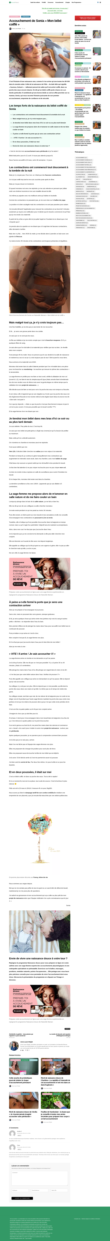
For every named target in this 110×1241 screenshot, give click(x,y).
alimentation (92, 174)
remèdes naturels (82, 213)
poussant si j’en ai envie (44, 518)
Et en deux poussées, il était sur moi (26, 142)
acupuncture (80, 174)
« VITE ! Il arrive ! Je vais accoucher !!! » (27, 138)
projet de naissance (29, 385)
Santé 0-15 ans (79, 123)
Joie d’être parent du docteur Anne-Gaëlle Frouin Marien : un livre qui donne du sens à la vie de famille (83, 39)
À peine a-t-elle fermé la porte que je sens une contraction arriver (36, 134)
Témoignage (26, 16)
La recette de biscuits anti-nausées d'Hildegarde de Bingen (59, 1035)
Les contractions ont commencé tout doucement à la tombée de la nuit (39, 114)
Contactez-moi (77, 1218)
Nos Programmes (76, 2)
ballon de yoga (59, 200)
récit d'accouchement (83, 215)
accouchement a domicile (84, 160)
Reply (19, 1135)
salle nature (39, 501)
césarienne (93, 181)
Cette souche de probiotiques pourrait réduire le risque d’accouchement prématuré (20, 1080)
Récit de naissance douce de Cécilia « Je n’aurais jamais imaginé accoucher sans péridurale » (23, 1114)
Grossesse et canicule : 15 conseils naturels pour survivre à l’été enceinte (83, 69)
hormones (79, 189)
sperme (93, 225)
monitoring (28, 369)
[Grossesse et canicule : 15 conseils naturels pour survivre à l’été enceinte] (97, 66)
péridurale (15, 731)
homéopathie (91, 186)
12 (24, 28)
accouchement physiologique (85, 167)
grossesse (80, 186)
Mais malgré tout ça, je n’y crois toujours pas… (30, 118)
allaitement (80, 177)
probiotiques (80, 203)
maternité (90, 191)
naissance (95, 193)
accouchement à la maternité (85, 172)
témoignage (80, 227)
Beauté (78, 76)
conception (87, 179)
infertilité (80, 191)
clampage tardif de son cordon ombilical (40, 793)
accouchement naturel (83, 164)
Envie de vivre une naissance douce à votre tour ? (31, 146)
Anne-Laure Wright (16, 28)
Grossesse (50, 2)
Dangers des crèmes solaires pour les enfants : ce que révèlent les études (82, 128)
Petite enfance (80, 33)
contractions (81, 181)
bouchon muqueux (53, 340)
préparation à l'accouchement (85, 208)
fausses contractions (53, 175)
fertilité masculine (92, 184)
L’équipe (67, 2)
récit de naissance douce (84, 218)
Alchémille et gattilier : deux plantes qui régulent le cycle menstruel (21, 1035)
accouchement (81, 157)
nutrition (90, 198)
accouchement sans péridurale (36, 151)
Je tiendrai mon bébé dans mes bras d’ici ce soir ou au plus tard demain (39, 123)
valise (38, 451)
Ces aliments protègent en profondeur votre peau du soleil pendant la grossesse (83, 81)
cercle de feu (25, 762)
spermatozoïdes (81, 225)
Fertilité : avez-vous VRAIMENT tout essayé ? (55, 13)
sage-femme (80, 220)
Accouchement (59, 2)
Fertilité (44, 2)
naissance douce (81, 196)
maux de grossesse (82, 193)
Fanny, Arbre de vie (40, 877)
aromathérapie (93, 177)
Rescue (19, 236)
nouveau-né (80, 198)
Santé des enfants (35, 2)
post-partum (94, 201)
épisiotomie (91, 227)
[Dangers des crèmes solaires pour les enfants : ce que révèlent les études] (97, 125)
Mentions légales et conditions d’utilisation (91, 1218)
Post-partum (79, 105)
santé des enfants (82, 222)
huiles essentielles (92, 189)
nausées (93, 196)
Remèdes (78, 65)
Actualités (25, 1060)
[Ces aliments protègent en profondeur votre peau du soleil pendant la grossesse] (97, 80)
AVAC (78, 179)
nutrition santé (81, 201)
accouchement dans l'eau (84, 162)
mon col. (63, 467)
